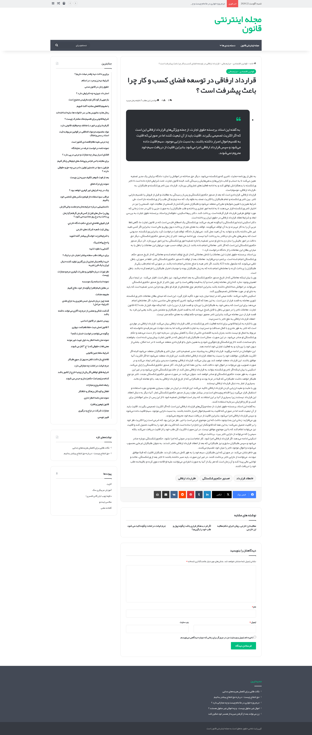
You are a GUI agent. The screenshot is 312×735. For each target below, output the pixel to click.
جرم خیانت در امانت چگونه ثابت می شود (146, 525)
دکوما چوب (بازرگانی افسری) (99, 496)
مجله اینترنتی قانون (250, 45)
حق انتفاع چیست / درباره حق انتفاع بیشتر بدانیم (86, 453)
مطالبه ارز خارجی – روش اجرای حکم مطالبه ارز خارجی (236, 527)
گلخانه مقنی (106, 508)
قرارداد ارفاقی (186, 478)
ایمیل (253, 622)
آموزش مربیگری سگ (102, 490)
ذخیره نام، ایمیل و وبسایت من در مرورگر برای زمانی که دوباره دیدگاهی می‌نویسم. (216, 637)
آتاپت (109, 484)
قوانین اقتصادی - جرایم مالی (234, 63)
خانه (252, 63)
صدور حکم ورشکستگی (215, 478)
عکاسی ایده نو (105, 502)
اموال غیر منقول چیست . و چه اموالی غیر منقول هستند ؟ (233, 708)
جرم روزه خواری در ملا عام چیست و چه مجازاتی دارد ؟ (201, 3)
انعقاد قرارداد (244, 478)
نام (254, 606)
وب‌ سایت (184, 622)
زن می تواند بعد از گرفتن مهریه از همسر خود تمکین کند (233, 713)
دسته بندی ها (228, 45)
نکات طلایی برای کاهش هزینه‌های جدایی (90, 447)
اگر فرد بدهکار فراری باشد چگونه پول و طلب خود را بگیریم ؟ (192, 527)
